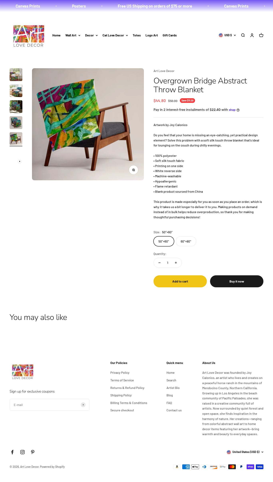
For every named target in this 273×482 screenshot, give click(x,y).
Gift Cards (170, 35)
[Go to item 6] (16, 156)
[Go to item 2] (16, 91)
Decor (89, 35)
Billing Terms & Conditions (128, 403)
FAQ (169, 403)
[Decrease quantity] (159, 263)
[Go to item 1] (16, 75)
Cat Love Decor (113, 35)
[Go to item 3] (16, 107)
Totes (137, 35)
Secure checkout (122, 410)
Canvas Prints (19, 6)
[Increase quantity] (176, 263)
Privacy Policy (120, 372)
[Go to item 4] (16, 123)
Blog (169, 395)
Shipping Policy (121, 395)
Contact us (174, 410)
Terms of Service (122, 380)
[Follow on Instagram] (22, 452)
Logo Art (151, 35)
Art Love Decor (163, 71)
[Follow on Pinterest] (32, 452)
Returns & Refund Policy (127, 388)
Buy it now (236, 281)
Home (56, 35)
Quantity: (159, 254)
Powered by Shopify (52, 466)
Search (171, 380)
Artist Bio (173, 388)
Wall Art (70, 35)
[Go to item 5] (16, 139)
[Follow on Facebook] (12, 452)
